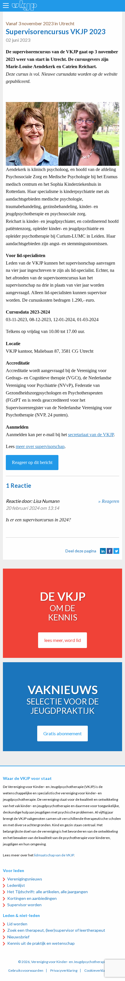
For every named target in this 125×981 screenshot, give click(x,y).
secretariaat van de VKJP (91, 434)
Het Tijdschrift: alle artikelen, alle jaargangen (47, 891)
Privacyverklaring (63, 970)
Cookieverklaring (97, 970)
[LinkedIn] (103, 551)
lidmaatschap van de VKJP (54, 855)
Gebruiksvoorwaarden (25, 970)
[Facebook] (109, 551)
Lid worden (17, 923)
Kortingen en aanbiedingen (32, 898)
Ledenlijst (16, 885)
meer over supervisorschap (40, 446)
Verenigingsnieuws (24, 878)
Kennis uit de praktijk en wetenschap (41, 943)
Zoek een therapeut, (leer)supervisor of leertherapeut (56, 930)
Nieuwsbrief (18, 936)
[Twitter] (116, 551)
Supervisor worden (24, 904)
